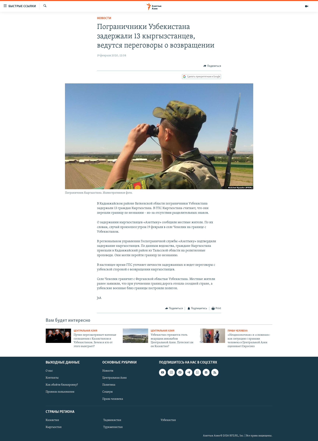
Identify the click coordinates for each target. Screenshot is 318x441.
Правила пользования (60, 391)
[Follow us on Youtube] (162, 372)
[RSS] (214, 372)
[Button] (212, 66)
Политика (108, 384)
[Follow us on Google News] (206, 372)
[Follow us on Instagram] (171, 372)
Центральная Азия (85, 330)
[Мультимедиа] (306, 6)
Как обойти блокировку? (62, 384)
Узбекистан (168, 420)
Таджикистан (112, 420)
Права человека (238, 330)
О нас (49, 370)
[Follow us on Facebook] (179, 372)
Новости (104, 18)
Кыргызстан (54, 427)
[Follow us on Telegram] (188, 372)
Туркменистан (113, 427)
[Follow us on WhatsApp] (197, 372)
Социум (107, 391)
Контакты (52, 377)
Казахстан (52, 420)
